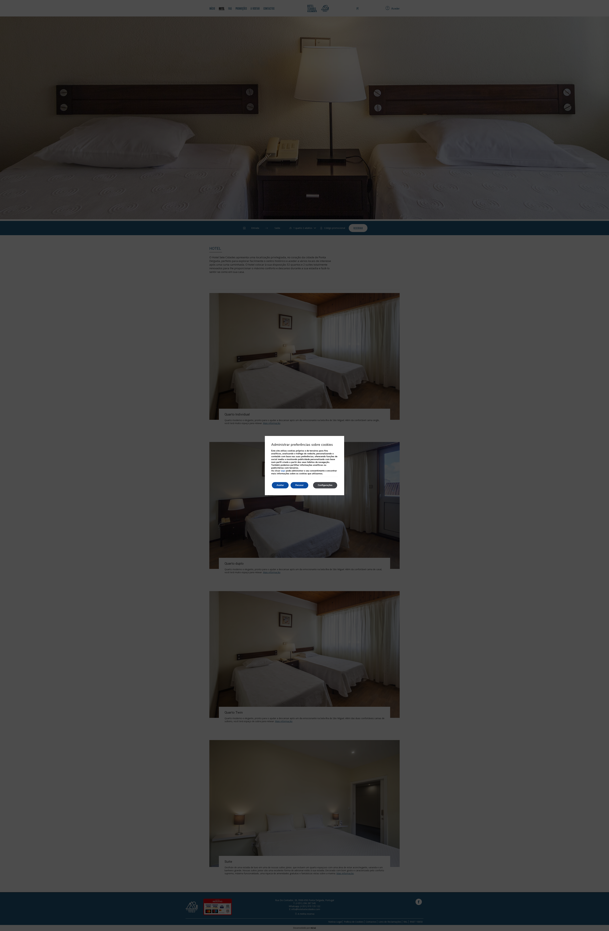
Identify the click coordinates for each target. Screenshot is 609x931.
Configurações (325, 485)
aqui (283, 470)
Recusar (299, 485)
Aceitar (280, 485)
